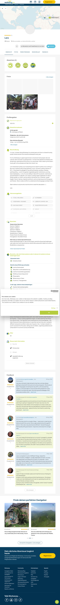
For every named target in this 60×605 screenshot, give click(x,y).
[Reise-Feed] (35, 2)
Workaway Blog (21, 571)
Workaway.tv (21, 574)
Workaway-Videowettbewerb (22, 579)
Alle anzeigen (49, 77)
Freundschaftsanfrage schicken (33, 46)
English (45, 571)
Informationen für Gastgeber (9, 573)
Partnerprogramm (22, 584)
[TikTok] (20, 600)
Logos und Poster (22, 576)
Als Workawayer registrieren (8, 580)
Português (46, 576)
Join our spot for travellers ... (27, 379)
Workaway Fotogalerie (23, 572)
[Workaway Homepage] (10, 1)
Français (46, 572)
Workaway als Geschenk (8, 586)
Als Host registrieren (9, 583)
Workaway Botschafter (23, 582)
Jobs (32, 586)
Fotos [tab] (16, 52)
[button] (27, 538)
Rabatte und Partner (9, 589)
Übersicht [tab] (9, 52)
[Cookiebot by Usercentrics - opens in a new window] (52, 291)
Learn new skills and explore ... (28, 417)
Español (46, 574)
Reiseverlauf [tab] (36, 52)
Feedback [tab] (45, 52)
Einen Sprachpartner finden (17, 248)
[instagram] (16, 600)
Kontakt (51, 46)
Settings (53, 308)
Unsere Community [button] (9, 4)
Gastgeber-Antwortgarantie (35, 579)
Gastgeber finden (9, 571)
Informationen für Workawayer (9, 577)
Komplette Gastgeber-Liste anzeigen (30, 542)
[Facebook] (7, 600)
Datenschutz (34, 584)
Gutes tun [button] (16, 4)
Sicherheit (22, 4)
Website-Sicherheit (30, 363)
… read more (33, 392)
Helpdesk (33, 571)
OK (49, 312)
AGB (32, 582)
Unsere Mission (21, 586)
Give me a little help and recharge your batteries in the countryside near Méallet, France (42, 533)
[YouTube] (11, 600)
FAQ (32, 574)
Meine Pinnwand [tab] (25, 52)
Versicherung (34, 576)
